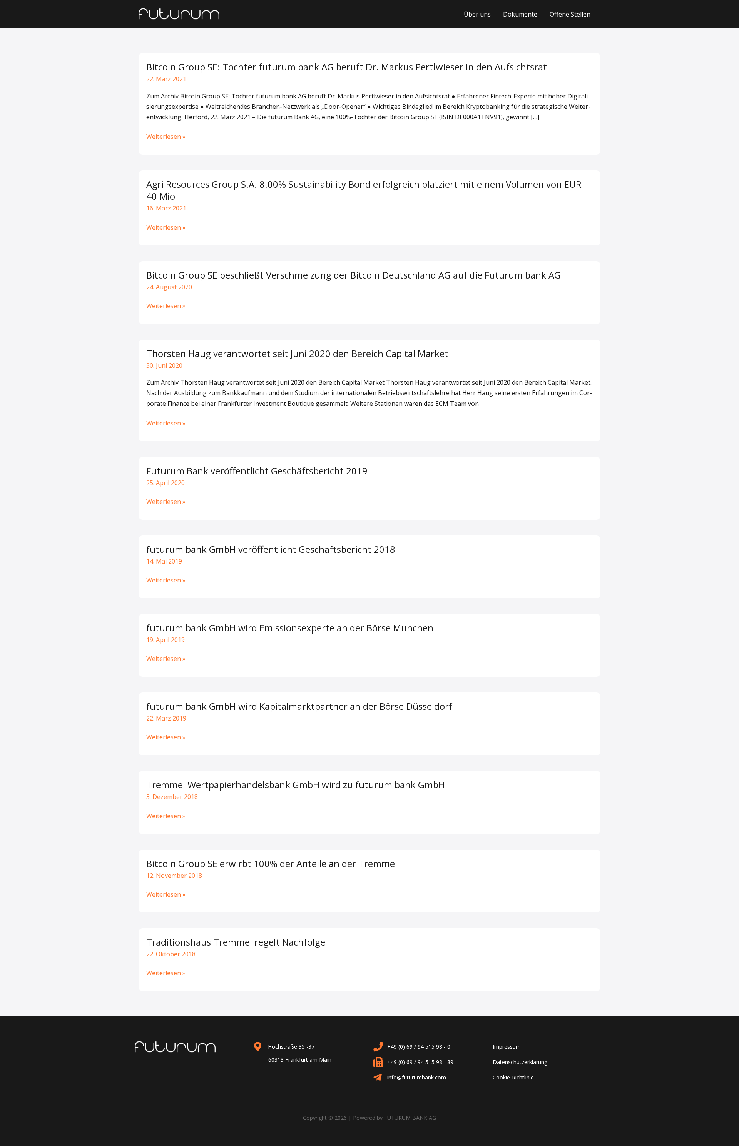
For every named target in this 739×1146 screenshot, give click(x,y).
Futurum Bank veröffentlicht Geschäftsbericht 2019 (257, 470)
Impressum (507, 1046)
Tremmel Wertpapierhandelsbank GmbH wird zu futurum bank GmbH (295, 784)
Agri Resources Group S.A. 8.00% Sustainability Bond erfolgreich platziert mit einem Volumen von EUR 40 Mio (364, 190)
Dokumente (520, 14)
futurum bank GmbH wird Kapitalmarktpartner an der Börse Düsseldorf (299, 706)
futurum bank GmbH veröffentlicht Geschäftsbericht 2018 (270, 549)
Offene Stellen (570, 14)
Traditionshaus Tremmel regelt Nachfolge (235, 942)
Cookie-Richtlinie (513, 1077)
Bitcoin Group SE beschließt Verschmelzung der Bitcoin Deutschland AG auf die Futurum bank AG (353, 275)
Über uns (477, 14)
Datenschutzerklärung (520, 1062)
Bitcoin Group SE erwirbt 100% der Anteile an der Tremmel (271, 863)
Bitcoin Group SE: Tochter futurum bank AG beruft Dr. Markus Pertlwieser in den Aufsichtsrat (346, 66)
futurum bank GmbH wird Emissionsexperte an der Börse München (289, 627)
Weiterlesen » (166, 137)
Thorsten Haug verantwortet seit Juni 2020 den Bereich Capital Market (297, 353)
